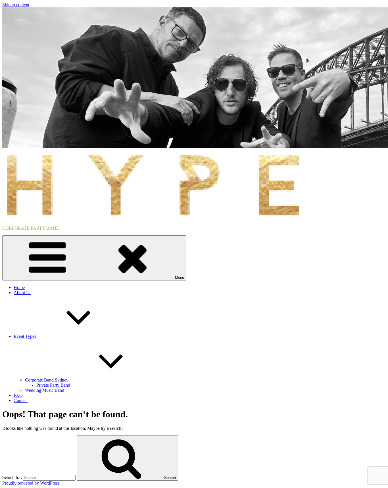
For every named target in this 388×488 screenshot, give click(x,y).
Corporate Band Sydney (46, 380)
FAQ (18, 395)
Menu (179, 277)
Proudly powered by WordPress (30, 483)
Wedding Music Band (44, 390)
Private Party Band (53, 385)
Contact (21, 400)
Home (19, 287)
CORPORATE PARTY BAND (31, 228)
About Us (22, 292)
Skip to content (15, 4)
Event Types (25, 336)
